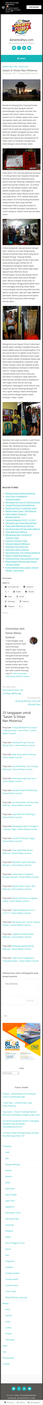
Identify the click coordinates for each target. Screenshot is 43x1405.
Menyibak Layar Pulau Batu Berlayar (21, 523)
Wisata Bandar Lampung (16, 1297)
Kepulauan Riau (12, 1218)
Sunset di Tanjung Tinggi (16, 541)
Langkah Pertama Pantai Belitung (20, 505)
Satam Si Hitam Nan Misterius (18, 555)
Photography (8, 1358)
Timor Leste (10, 1291)
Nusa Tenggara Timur (15, 1243)
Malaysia (9, 1231)
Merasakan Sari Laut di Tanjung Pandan (22, 502)
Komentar (30, 1001)
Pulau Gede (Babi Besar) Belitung (19, 526)
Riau (7, 1255)
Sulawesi (9, 1267)
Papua (8, 1249)
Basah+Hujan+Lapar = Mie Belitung (20, 511)
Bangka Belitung (10, 67)
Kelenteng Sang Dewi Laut (16, 546)
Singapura (9, 1261)
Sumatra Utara (11, 1285)
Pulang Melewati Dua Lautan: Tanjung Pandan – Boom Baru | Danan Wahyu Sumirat (20, 730)
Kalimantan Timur (13, 1212)
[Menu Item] (14, 48)
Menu (23, 58)
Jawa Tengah (11, 1194)
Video (5, 1345)
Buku (7, 1309)
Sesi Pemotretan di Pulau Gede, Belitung (22, 529)
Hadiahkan (34, 7)
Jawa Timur (10, 1200)
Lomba (8, 1327)
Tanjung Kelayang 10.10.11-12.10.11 (20, 520)
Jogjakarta (9, 1206)
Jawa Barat (10, 1188)
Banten (8, 1170)
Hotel (7, 1321)
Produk (8, 1333)
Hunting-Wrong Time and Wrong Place (22, 558)
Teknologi (9, 1339)
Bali (7, 1158)
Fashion (8, 1315)
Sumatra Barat (11, 1279)
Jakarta (8, 1176)
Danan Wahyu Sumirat (28, 73)
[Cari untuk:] (21, 1015)
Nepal (8, 1237)
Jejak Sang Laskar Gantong (17, 549)
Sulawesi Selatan (12, 1273)
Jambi (7, 1182)
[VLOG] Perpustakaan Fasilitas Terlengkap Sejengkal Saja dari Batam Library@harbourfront (21, 1124)
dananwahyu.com (21, 39)
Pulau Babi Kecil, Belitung (16, 532)
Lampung (9, 1225)
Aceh (7, 1152)
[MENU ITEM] (13, 1389)
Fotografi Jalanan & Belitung (17, 544)
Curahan (6, 1364)
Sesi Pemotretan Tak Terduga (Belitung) (22, 552)
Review (5, 1303)
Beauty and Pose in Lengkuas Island (20, 508)
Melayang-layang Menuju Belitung (20, 493)
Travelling (23, 67)
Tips (4, 1352)
